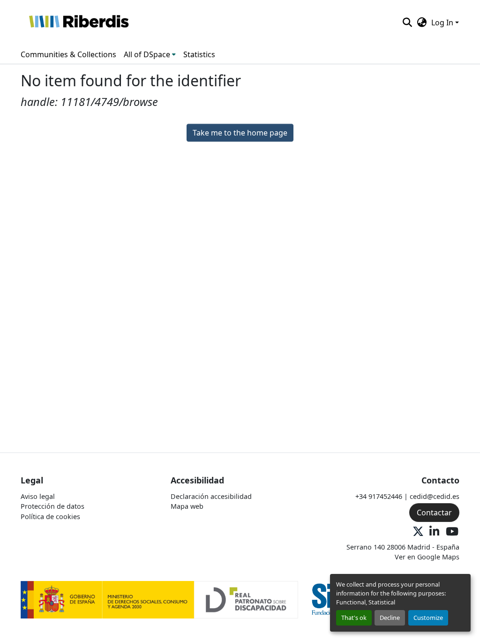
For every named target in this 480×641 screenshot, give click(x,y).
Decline (390, 617)
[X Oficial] (418, 532)
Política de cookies (50, 516)
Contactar (434, 512)
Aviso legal (38, 496)
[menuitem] (150, 54)
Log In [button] (443, 22)
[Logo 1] (159, 599)
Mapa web (187, 506)
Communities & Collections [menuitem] (68, 54)
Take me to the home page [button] (240, 133)
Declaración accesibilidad (211, 496)
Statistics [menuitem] (199, 54)
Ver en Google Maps (427, 556)
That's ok (354, 617)
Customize (428, 617)
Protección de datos (52, 506)
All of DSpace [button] (147, 54)
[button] (78, 22)
